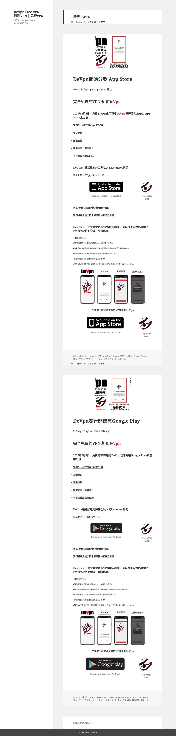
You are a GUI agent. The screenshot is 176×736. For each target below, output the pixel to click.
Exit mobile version (88, 732)
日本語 (90, 22)
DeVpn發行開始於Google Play (106, 421)
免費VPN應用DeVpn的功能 (88, 125)
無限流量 (136, 700)
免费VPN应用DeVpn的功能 (88, 467)
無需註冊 (144, 700)
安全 (124, 700)
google (121, 697)
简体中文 (102, 22)
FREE (122, 356)
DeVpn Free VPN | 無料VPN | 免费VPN (28, 14)
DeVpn (116, 356)
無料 (124, 359)
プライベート (111, 359)
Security (144, 356)
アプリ (87, 359)
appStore (107, 356)
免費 (120, 700)
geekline (129, 356)
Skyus (75, 359)
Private (137, 356)
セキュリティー (97, 359)
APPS (100, 356)
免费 (120, 359)
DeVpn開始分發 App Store (102, 79)
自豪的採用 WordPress (83, 723)
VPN (81, 359)
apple (94, 356)
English (79, 22)
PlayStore (129, 697)
